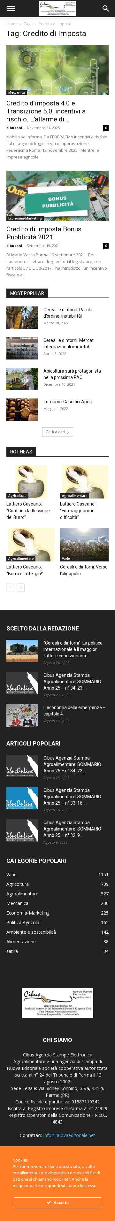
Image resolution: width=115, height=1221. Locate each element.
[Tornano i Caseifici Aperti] (22, 409)
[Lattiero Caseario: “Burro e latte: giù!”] (30, 544)
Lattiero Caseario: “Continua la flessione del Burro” (28, 510)
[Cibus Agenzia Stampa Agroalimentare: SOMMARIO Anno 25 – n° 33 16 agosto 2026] (22, 798)
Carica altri (55, 432)
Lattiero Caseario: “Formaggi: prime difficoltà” (78, 510)
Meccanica (16, 92)
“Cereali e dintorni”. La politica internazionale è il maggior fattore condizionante (73, 649)
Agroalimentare (74, 495)
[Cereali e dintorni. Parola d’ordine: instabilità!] (22, 317)
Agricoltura (17, 495)
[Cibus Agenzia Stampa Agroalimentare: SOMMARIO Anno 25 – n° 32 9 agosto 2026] (22, 830)
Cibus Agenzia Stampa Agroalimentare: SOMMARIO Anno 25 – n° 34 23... (72, 682)
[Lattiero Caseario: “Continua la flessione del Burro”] (30, 481)
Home (12, 24)
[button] (11, 8)
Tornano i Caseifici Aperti (68, 401)
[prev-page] (10, 587)
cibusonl (14, 127)
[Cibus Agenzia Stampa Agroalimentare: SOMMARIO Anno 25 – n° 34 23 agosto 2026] (22, 683)
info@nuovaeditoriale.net (69, 1135)
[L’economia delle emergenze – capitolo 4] (22, 715)
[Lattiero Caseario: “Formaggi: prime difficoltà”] (84, 481)
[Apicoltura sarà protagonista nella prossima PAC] (22, 379)
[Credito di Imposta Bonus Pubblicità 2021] (57, 196)
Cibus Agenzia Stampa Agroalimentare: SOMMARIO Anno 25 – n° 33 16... (72, 797)
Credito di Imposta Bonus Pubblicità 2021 (43, 233)
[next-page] (21, 587)
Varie (66, 558)
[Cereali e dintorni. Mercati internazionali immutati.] (22, 348)
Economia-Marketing (25, 218)
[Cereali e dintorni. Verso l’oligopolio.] (84, 544)
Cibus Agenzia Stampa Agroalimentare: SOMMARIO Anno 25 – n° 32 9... (72, 829)
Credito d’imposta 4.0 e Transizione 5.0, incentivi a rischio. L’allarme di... (46, 111)
